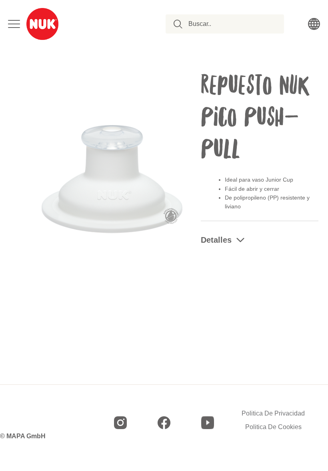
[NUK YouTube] (207, 422)
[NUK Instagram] (120, 422)
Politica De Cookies (273, 427)
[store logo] (42, 24)
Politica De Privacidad (273, 413)
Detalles (216, 240)
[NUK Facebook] (164, 422)
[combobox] (229, 24)
